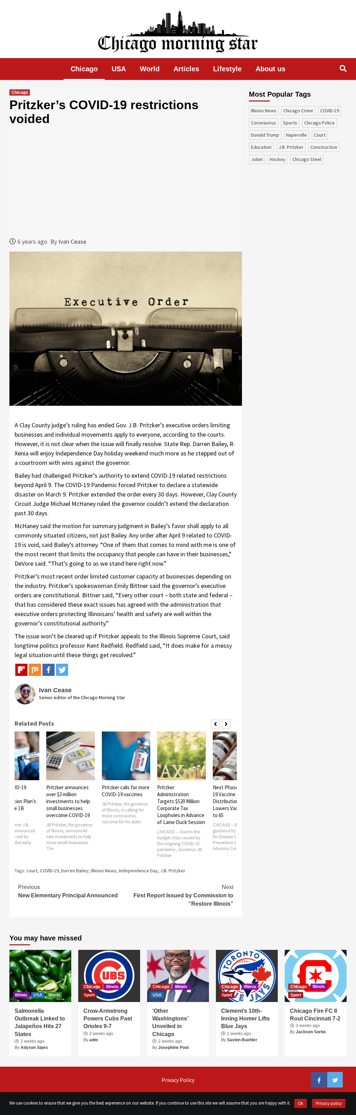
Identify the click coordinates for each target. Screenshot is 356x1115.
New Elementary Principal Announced (68, 891)
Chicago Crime (298, 110)
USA (119, 69)
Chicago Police (319, 123)
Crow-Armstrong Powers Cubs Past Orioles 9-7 (107, 1018)
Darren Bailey (75, 870)
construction (323, 147)
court (32, 870)
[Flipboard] (21, 670)
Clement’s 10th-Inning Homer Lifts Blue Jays (245, 1018)
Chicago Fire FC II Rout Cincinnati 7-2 (315, 1014)
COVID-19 (49, 870)
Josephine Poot (173, 1047)
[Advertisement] (125, 181)
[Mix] (35, 670)
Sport (89, 995)
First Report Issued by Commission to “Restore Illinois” (183, 895)
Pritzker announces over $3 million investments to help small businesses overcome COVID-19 (68, 801)
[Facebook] (48, 670)
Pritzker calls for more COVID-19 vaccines (125, 791)
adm (93, 1039)
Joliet (257, 159)
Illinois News (103, 870)
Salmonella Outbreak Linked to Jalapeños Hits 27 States (40, 1022)
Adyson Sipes (34, 1047)
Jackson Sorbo (311, 1031)
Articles (186, 69)
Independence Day (138, 870)
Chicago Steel (306, 159)
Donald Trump (265, 135)
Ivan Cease (72, 241)
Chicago (84, 69)
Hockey (277, 159)
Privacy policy (329, 1103)
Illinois (21, 995)
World (150, 69)
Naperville (296, 135)
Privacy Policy (178, 1079)
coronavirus (263, 123)
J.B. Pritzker (172, 870)
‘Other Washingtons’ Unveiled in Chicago (170, 1022)
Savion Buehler (242, 1039)
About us (270, 69)
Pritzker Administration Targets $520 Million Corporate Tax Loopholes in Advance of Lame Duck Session (181, 804)
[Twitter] (62, 670)
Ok (300, 1103)
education (261, 147)
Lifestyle (227, 69)
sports (290, 123)
